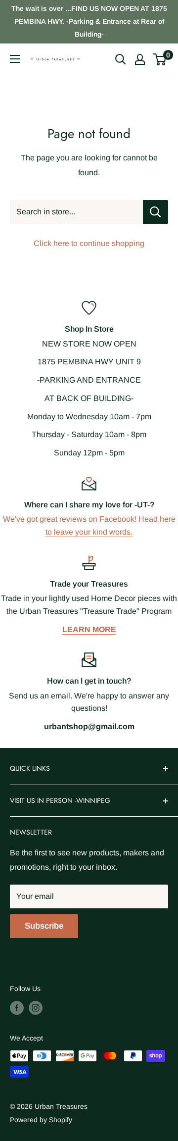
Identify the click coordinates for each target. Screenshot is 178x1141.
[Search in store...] (155, 212)
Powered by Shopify (41, 1120)
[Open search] (120, 59)
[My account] (140, 59)
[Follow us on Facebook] (17, 1008)
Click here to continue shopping (89, 243)
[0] (160, 59)
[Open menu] (15, 59)
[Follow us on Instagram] (36, 1008)
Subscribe (44, 926)
